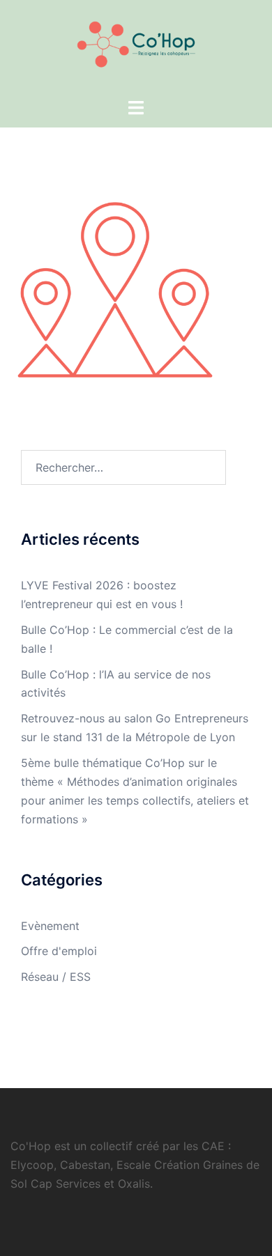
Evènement (50, 926)
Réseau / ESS (56, 977)
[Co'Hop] (136, 47)
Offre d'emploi (59, 951)
